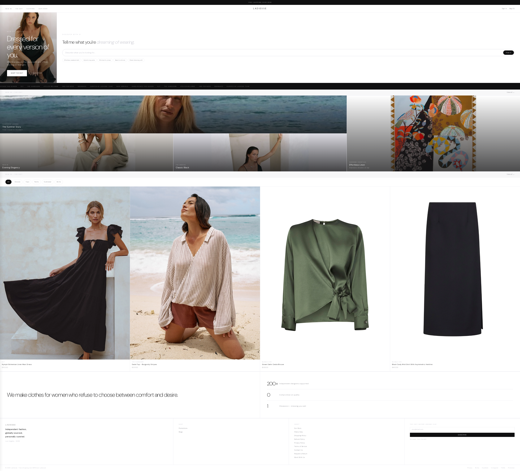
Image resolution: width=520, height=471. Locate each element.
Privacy (469, 468)
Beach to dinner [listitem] (120, 60)
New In (8, 9)
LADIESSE (260, 8)
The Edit (19, 9)
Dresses (17, 182)
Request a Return (300, 454)
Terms (477, 468)
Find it (508, 53)
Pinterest (511, 468)
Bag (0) (512, 8)
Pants (36, 182)
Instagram (494, 468)
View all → (511, 92)
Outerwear (47, 182)
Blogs (181, 432)
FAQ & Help (298, 432)
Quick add (65, 357)
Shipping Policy (300, 436)
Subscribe (462, 435)
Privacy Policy (299, 443)
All (8, 182)
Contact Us (298, 450)
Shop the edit (17, 73)
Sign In (504, 8)
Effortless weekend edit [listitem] (71, 60)
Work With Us (299, 457)
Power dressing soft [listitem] (136, 60)
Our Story (43, 9)
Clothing (31, 9)
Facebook (485, 468)
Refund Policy (299, 439)
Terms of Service (300, 446)
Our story (37, 73)
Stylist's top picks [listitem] (89, 60)
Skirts (59, 182)
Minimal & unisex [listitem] (105, 60)
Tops (27, 182)
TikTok (503, 468)
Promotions (183, 428)
